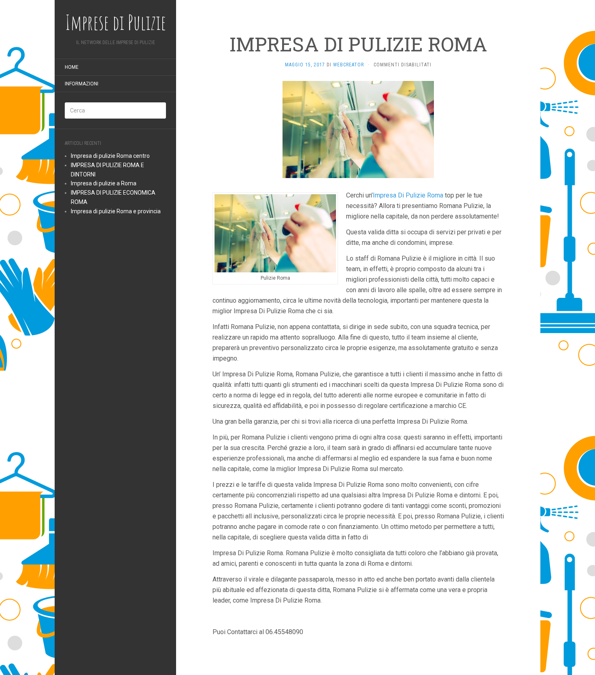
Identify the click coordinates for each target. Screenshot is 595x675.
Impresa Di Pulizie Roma (408, 195)
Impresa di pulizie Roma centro (110, 156)
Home (72, 67)
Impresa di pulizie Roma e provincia (116, 211)
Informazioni (81, 84)
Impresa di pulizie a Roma (103, 183)
